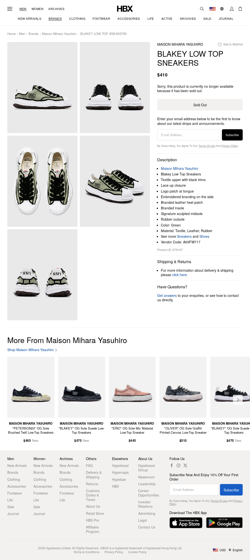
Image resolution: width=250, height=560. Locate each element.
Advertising (146, 513)
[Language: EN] (222, 8)
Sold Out (200, 104)
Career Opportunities (148, 492)
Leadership (147, 484)
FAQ (89, 465)
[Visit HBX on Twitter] (185, 465)
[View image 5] (42, 274)
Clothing (13, 479)
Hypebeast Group (146, 467)
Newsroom (146, 477)
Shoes (204, 236)
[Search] (201, 8)
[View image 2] (115, 87)
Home (11, 34)
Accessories (16, 486)
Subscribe (232, 135)
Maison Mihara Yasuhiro (59, 34)
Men (23, 8)
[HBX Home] (125, 8)
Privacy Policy (229, 146)
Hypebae (119, 479)
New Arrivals (17, 465)
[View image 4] (115, 181)
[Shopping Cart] (240, 8)
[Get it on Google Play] (224, 522)
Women (37, 8)
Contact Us (146, 527)
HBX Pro (92, 520)
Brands (34, 34)
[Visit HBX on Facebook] (171, 465)
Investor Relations (145, 504)
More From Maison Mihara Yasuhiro (67, 339)
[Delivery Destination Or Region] (212, 8)
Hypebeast (120, 465)
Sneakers (184, 236)
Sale (10, 507)
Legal (142, 520)
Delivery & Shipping (94, 474)
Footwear (14, 493)
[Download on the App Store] (185, 522)
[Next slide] (238, 400)
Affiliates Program (92, 529)
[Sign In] (231, 8)
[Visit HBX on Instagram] (178, 465)
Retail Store (95, 513)
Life (10, 500)
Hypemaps (120, 472)
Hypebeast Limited (58, 548)
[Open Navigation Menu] (9, 8)
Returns (92, 484)
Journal (13, 513)
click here (179, 274)
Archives (56, 8)
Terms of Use (206, 146)
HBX (115, 486)
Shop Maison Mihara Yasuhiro (30, 350)
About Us (93, 506)
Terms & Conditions (86, 552)
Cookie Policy (137, 552)
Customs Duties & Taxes (93, 495)
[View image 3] (42, 181)
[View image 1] (42, 87)
